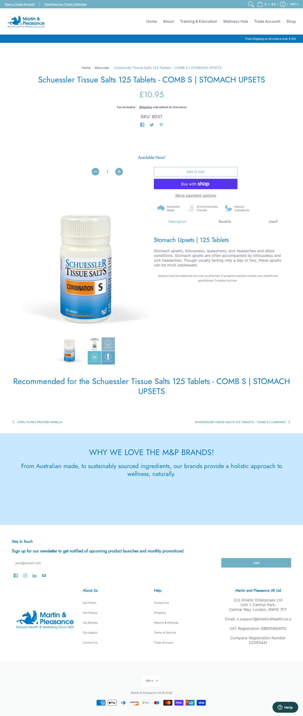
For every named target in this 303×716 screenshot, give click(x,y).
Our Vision (89, 602)
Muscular (102, 68)
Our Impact (90, 632)
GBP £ (294, 4)
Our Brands (90, 622)
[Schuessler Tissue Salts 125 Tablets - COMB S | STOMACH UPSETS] (69, 351)
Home (86, 68)
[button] (266, 4)
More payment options (195, 195)
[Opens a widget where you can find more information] (285, 708)
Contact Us (90, 642)
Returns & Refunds (166, 622)
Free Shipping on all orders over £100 (270, 38)
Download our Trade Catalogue (66, 4)
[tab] (177, 222)
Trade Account (163, 642)
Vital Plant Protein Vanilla (40, 422)
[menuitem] (251, 4)
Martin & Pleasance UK (146, 692)
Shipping (145, 107)
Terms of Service (165, 632)
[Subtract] (95, 171)
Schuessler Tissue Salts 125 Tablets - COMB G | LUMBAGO (240, 422)
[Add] (119, 171)
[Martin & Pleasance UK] (26, 21)
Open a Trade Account (20, 4)
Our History (90, 612)
